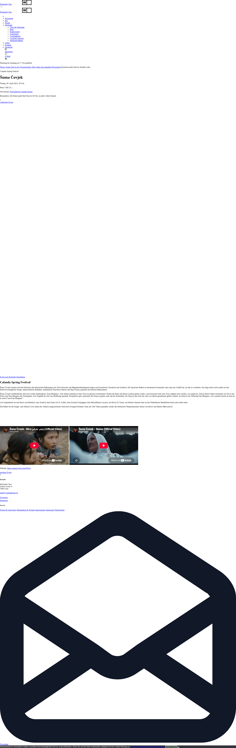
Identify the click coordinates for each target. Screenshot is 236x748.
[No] (178, 747)
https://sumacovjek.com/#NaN (19, 468)
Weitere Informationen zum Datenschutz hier (148, 747)
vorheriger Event (6, 102)
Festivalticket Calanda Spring (21, 92)
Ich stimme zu (171, 747)
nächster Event (5, 472)
